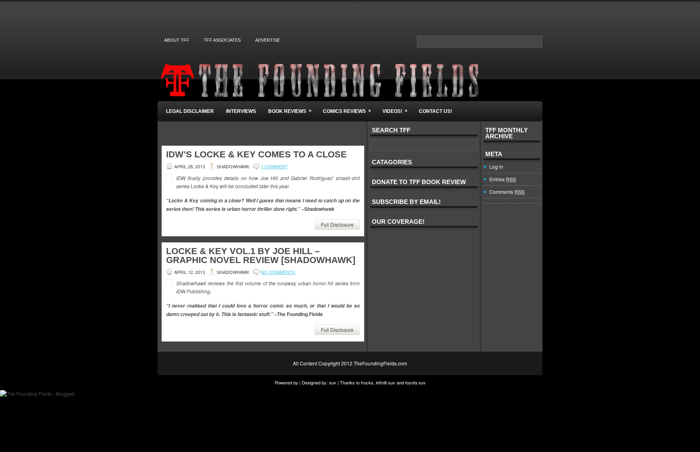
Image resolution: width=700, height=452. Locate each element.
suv (332, 382)
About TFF (176, 40)
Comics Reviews (347, 111)
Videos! (395, 111)
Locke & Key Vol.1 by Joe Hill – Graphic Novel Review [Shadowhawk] (260, 255)
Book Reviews (290, 111)
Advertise (267, 40)
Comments (507, 191)
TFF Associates (222, 40)
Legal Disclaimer (190, 111)
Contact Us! (435, 111)
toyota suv (415, 382)
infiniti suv (385, 382)
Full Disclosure (337, 224)
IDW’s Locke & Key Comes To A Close (256, 154)
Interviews (241, 111)
